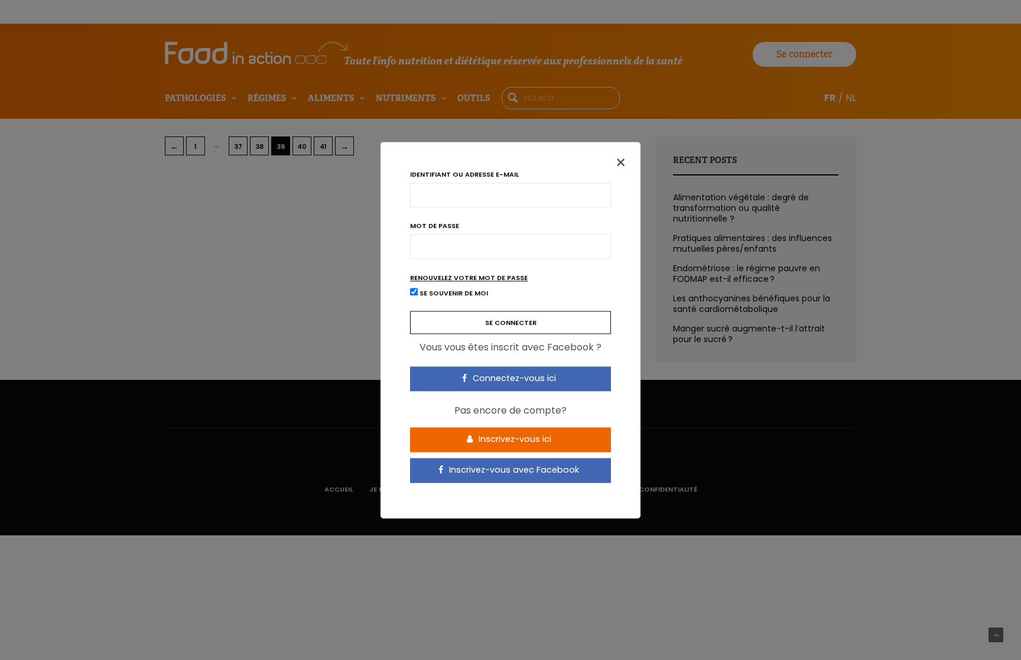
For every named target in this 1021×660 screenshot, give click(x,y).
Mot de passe (434, 226)
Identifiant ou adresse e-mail (464, 174)
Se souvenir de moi (453, 293)
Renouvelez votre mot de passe (469, 278)
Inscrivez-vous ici (513, 440)
